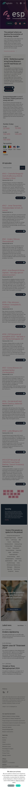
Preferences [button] (11, 785)
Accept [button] (18, 785)
